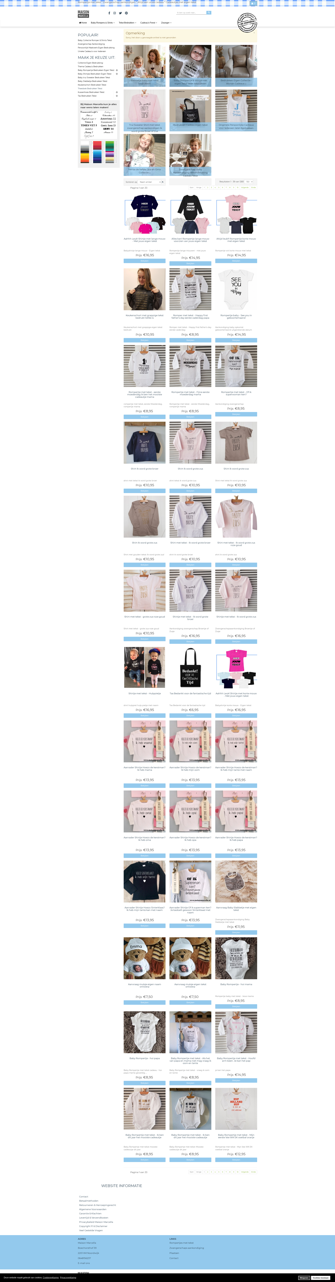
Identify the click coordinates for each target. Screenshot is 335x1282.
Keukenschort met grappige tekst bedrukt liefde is (145, 316)
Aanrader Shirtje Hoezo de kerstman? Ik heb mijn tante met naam (236, 768)
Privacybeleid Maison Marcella (96, 1222)
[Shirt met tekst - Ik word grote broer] (190, 517)
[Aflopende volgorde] (163, 182)
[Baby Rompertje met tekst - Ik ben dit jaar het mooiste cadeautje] (145, 1109)
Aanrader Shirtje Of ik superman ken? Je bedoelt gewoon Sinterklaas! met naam (190, 910)
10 (237, 187)
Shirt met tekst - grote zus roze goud (144, 616)
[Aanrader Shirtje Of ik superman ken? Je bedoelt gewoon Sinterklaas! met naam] (190, 881)
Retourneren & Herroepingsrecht (97, 1205)
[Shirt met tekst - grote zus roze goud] (145, 591)
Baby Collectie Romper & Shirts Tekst (95, 40)
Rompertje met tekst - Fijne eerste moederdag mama (190, 393)
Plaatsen (174, 1253)
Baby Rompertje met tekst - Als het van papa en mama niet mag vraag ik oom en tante (190, 1060)
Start (192, 187)
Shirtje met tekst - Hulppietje (145, 693)
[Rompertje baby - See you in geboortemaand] (236, 289)
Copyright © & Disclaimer (93, 1226)
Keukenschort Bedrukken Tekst (92, 85)
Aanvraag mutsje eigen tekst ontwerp (190, 985)
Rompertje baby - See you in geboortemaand (236, 316)
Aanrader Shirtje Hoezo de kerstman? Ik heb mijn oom (190, 768)
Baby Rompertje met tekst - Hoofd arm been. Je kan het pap (236, 1059)
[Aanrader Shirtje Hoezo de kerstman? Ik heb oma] (145, 811)
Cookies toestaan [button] (321, 1278)
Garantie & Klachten (90, 1213)
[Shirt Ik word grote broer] (145, 443)
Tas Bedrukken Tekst (87, 96)
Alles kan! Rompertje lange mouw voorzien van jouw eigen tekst (190, 240)
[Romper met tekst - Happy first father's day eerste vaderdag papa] (190, 289)
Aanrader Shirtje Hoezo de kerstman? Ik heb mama (145, 768)
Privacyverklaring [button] (68, 1277)
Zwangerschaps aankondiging (186, 1248)
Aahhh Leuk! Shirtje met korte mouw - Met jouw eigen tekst (236, 694)
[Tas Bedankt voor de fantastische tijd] (190, 667)
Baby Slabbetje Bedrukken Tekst (92, 81)
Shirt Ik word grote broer (144, 468)
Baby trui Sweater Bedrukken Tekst (94, 77)
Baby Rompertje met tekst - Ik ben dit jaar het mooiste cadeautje (144, 1136)
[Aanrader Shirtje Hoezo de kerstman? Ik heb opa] (190, 811)
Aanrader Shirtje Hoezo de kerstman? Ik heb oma (145, 838)
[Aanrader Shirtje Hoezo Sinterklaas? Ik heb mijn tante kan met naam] (145, 881)
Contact (83, 1196)
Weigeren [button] (304, 1278)
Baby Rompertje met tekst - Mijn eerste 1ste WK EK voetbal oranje (236, 1136)
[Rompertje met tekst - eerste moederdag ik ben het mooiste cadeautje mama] (145, 366)
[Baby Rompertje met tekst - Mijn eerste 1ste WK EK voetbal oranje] (236, 1109)
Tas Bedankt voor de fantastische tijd (190, 693)
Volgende (245, 187)
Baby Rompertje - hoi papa (145, 1058)
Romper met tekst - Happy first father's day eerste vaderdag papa (190, 316)
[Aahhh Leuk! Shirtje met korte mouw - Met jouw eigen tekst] (236, 667)
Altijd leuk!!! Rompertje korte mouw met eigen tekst (236, 240)
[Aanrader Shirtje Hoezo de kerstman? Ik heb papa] (236, 811)
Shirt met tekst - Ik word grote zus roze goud (236, 544)
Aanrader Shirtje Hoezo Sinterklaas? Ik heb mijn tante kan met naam (145, 908)
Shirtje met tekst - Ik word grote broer (190, 618)
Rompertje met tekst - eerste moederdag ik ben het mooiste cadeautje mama (144, 394)
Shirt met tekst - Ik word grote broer (190, 542)
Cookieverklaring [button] (51, 1277)
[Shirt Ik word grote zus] (190, 443)
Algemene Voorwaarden (93, 1209)
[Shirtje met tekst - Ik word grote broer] (190, 591)
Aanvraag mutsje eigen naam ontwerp (144, 985)
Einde (253, 187)
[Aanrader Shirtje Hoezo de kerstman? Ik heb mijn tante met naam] (236, 741)
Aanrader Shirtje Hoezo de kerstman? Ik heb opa (190, 838)
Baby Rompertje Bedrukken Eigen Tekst (96, 70)
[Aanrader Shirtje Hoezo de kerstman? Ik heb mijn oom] (190, 741)
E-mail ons (84, 1263)
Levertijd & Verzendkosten (93, 1217)
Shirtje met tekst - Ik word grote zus (236, 616)
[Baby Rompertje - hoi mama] (236, 958)
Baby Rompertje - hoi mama (236, 984)
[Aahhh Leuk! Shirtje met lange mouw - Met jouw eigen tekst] (145, 213)
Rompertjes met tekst (181, 1243)
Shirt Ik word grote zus (190, 468)
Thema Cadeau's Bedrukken (90, 66)
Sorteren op (131, 182)
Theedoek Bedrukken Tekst (90, 88)
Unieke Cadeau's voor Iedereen (92, 51)
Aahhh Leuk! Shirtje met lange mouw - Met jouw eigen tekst (144, 240)
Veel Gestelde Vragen (91, 1230)
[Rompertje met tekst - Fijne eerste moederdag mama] (190, 366)
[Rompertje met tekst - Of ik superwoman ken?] (236, 366)
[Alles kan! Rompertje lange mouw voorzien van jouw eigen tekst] (190, 213)
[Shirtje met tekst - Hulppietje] (145, 667)
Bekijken (145, 261)
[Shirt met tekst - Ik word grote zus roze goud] (236, 517)
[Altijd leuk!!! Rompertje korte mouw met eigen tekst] (236, 213)
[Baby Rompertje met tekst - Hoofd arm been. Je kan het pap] (236, 1032)
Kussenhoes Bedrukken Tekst (91, 92)
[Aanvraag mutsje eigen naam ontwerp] (145, 958)
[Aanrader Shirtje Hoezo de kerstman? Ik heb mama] (145, 741)
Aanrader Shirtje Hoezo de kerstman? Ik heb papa (236, 838)
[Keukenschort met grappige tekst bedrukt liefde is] (145, 289)
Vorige (198, 187)
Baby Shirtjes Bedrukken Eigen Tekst (94, 74)
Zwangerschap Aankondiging (91, 44)
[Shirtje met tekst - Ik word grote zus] (236, 591)
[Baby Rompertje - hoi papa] (145, 1032)
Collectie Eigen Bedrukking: (90, 63)
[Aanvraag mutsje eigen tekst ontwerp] (190, 958)
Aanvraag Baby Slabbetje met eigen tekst (236, 908)
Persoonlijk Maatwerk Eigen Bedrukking (96, 47)
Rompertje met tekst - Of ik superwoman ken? (236, 393)
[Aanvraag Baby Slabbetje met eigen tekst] (236, 881)
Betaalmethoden (88, 1200)
